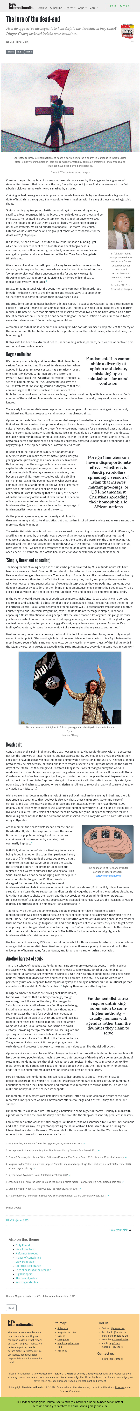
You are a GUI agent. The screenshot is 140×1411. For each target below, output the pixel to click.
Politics (29, 52)
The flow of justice (27, 1278)
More (92, 8)
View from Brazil (25, 1249)
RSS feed (62, 1350)
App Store (114, 1343)
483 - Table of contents (49, 1296)
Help (60, 1347)
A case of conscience (28, 1257)
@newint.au (120, 1332)
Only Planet (23, 1245)
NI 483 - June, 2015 (17, 42)
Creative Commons (70, 1391)
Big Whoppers (24, 1274)
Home (9, 1296)
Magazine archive (24, 1296)
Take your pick (119, 1230)
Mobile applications (68, 1343)
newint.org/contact (112, 1359)
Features (10, 52)
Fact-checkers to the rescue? (33, 1270)
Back (11, 1307)
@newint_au (117, 1328)
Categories (63, 1339)
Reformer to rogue (27, 1253)
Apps (81, 8)
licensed (119, 1387)
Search (69, 8)
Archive (42, 8)
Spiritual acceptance (28, 1266)
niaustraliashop (120, 1339)
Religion (20, 52)
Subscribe (56, 8)
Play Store (117, 1347)
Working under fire (27, 1282)
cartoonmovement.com (108, 875)
